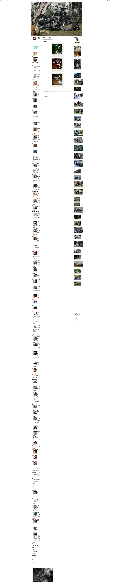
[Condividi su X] (46, 91)
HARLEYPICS (35, 436)
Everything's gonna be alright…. (38, 281)
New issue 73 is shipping (36, 116)
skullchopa (34, 416)
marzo (76, 319)
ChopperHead (35, 547)
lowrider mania (35, 543)
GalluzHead (34, 174)
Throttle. (34, 549)
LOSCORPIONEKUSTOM (36, 504)
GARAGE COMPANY (36, 445)
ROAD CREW (35, 205)
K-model (69, 37)
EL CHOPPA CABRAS (36, 545)
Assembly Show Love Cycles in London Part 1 (38, 238)
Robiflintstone (35, 92)
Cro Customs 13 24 (35, 333)
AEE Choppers (35, 65)
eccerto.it (34, 398)
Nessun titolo (76, 317)
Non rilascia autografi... (76, 316)
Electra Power (55, 37)
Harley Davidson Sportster (38, 94)
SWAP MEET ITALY (35, 62)
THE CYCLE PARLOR (36, 519)
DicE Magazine (35, 374)
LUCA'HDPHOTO (35, 498)
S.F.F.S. (34, 299)
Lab (43, 37)
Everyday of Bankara (36, 163)
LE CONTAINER (35, 56)
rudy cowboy (35, 455)
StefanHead (34, 305)
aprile (76, 318)
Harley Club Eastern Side (36, 449)
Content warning (35, 551)
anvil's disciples (35, 368)
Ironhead (64, 37)
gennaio (76, 321)
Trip (47, 37)
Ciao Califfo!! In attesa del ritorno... (38, 499)
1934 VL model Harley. (35, 437)
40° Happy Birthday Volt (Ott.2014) (38, 387)
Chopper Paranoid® (35, 342)
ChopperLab (36, 4)
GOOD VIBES (38, 431)
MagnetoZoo (34, 104)
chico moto (34, 267)
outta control (35, 245)
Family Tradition (38, 425)
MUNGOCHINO (35, 98)
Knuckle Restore (60, 37)
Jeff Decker (34, 526)
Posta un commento (46, 96)
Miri (33, 63)
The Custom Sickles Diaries (36, 472)
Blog (34, 553)
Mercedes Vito (38, 512)
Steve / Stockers (35, 557)
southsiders (34, 478)
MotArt (34, 273)
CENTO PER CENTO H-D (36, 385)
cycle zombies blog (35, 191)
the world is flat (35, 461)
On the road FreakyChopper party (38, 207)
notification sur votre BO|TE (36, 319)
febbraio (76, 320)
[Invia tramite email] (44, 91)
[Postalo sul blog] (45, 91)
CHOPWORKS (35, 251)
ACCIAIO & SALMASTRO (36, 279)
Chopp (51, 37)
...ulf (37, 57)
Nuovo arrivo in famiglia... (77, 313)
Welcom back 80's (77, 314)
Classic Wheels (35, 392)
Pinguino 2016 (38, 293)
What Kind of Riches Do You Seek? (38, 46)
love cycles (34, 236)
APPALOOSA (35, 379)
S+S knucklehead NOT (38, 418)
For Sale (66, 37)
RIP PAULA (38, 127)
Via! (75, 307)
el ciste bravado (35, 484)
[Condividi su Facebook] (47, 91)
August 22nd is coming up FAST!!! (38, 326)
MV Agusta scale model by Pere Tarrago (38, 275)
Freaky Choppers (35, 228)
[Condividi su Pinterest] (48, 91)
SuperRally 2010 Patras (77, 306)
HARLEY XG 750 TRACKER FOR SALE (38, 199)
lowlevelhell (34, 490)
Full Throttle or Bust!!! (36, 143)
